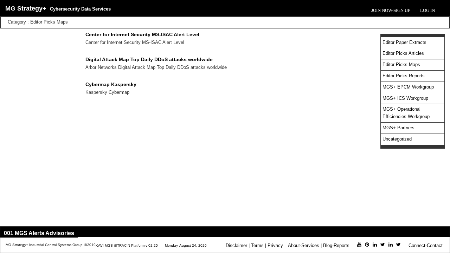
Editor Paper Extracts (404, 42)
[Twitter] (382, 244)
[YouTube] (359, 244)
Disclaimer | (238, 245)
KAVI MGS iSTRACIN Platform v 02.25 (127, 245)
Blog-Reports (336, 245)
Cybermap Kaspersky (110, 84)
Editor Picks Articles (403, 53)
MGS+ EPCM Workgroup (408, 87)
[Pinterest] (367, 244)
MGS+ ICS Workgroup (405, 98)
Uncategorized (397, 139)
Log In (427, 10)
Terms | (258, 245)
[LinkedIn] (375, 244)
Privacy (275, 245)
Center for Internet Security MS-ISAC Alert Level (142, 34)
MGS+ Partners (398, 127)
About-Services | (305, 245)
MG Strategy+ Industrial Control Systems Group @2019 (51, 245)
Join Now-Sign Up (390, 10)
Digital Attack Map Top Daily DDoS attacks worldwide (149, 59)
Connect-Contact (426, 245)
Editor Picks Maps (401, 64)
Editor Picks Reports (403, 75)
